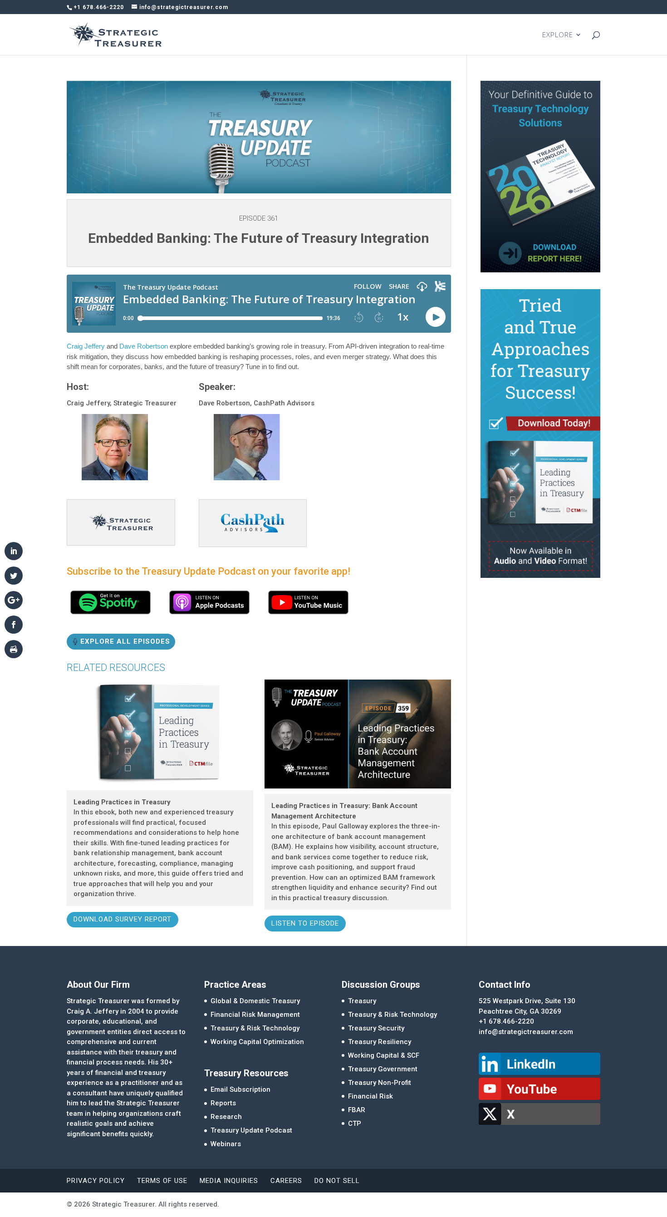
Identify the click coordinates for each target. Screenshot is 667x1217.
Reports (223, 1103)
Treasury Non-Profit (379, 1083)
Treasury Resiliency (379, 1042)
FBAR (356, 1110)
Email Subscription (240, 1089)
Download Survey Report (123, 919)
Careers (286, 1181)
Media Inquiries (229, 1181)
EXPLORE (557, 35)
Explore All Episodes (125, 641)
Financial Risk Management (255, 1014)
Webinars (226, 1144)
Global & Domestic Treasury (255, 1001)
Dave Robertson (143, 346)
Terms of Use (162, 1181)
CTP (354, 1123)
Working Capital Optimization (257, 1042)
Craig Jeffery (86, 346)
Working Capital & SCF (383, 1055)
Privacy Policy (96, 1181)
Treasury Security (376, 1028)
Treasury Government (382, 1069)
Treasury (362, 1001)
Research (226, 1117)
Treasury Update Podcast (251, 1130)
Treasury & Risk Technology (255, 1028)
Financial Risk (370, 1096)
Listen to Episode (305, 923)
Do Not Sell (337, 1181)
